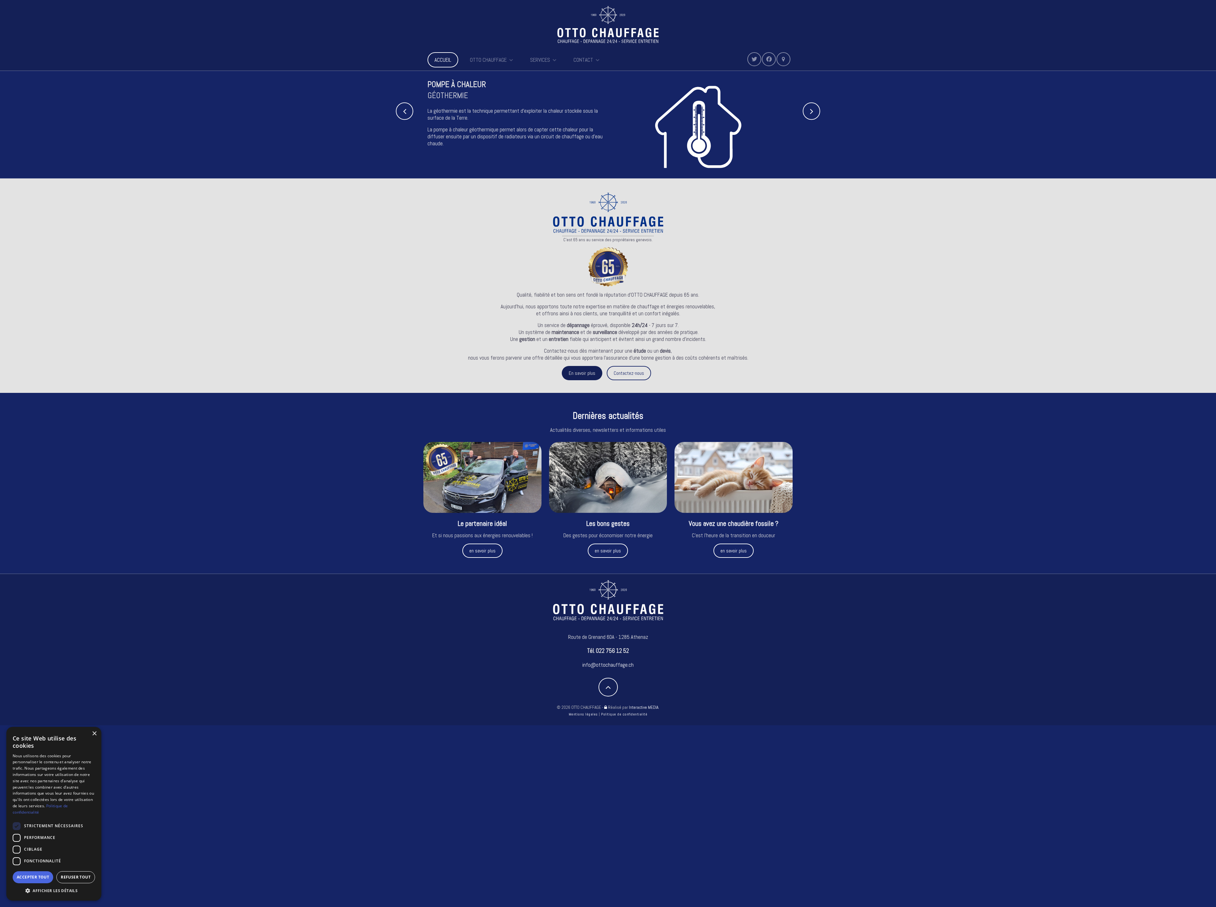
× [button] (94, 733)
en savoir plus (482, 550)
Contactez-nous (629, 373)
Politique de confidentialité (624, 714)
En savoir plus (582, 373)
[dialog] (53, 814)
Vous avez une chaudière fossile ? (733, 523)
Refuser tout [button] (76, 877)
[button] (54, 890)
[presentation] (404, 111)
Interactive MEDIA (643, 707)
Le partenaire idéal (482, 523)
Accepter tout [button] (33, 877)
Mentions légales (583, 714)
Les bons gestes (608, 523)
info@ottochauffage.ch (608, 664)
